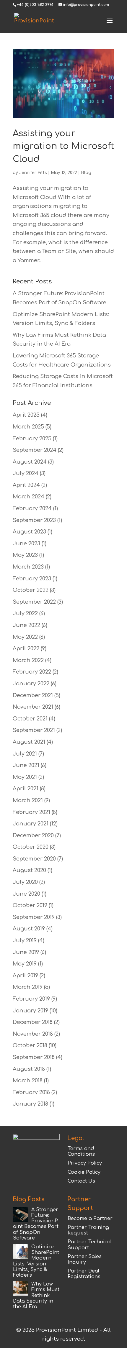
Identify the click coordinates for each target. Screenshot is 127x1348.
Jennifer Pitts (33, 172)
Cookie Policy (84, 1172)
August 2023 (29, 532)
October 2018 (30, 1045)
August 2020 (29, 870)
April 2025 (26, 415)
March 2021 (28, 800)
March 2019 (28, 987)
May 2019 (25, 964)
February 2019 (31, 999)
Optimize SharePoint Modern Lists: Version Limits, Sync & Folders (36, 1261)
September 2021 (34, 730)
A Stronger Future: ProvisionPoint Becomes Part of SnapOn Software (35, 1224)
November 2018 (33, 1034)
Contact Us (81, 1181)
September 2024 (34, 450)
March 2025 (28, 427)
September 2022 (34, 602)
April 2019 (25, 975)
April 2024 (26, 485)
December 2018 (33, 1022)
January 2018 (30, 1104)
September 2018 (34, 1057)
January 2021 (30, 824)
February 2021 (31, 812)
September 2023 (34, 520)
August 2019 (29, 929)
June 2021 (26, 765)
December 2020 (33, 835)
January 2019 (30, 1011)
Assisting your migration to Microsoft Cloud (63, 146)
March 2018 (28, 1080)
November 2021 (33, 707)
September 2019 (34, 917)
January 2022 (31, 684)
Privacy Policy (85, 1163)
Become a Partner (90, 1218)
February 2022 (32, 672)
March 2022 (28, 660)
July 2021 (25, 754)
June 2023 (26, 543)
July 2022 (25, 613)
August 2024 (30, 462)
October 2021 (30, 719)
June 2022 (26, 625)
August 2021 (29, 742)
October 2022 (30, 590)
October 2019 (30, 905)
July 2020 (25, 882)
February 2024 (32, 508)
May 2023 (25, 555)
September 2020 (34, 859)
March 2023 (28, 567)
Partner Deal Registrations (84, 1273)
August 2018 (29, 1069)
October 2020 (30, 847)
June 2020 (26, 894)
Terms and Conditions (81, 1151)
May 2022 (25, 637)
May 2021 (25, 777)
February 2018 (31, 1092)
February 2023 (32, 579)
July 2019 (25, 940)
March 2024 (28, 497)
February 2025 (32, 438)
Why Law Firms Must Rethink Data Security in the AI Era (36, 1295)
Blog (86, 172)
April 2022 (26, 648)
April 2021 (25, 789)
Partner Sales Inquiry (85, 1259)
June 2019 (26, 952)
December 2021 (33, 695)
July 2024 (25, 473)
